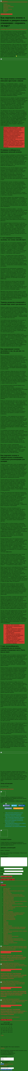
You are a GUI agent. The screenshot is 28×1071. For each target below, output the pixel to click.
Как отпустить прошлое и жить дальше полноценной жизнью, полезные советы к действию (14, 814)
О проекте (5, 921)
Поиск (5, 11)
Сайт (2, 873)
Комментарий (4, 856)
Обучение (5, 7)
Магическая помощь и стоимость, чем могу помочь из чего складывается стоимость (14, 913)
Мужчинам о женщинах (9, 918)
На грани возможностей (6, 14)
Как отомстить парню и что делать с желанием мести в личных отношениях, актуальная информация (15, 825)
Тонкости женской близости (10, 942)
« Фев (2, 1035)
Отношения (6, 929)
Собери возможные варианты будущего (13, 938)
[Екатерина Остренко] (3, 795)
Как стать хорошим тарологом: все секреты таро (15, 906)
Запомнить (5, 1062)
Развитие (5, 933)
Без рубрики (6, 889)
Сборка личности (7, 937)
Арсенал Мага (6, 5)
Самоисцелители (7, 9)
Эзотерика (6, 944)
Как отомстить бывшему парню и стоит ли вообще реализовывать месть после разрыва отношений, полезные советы (14, 819)
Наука (4, 920)
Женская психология (8, 899)
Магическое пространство (9, 915)
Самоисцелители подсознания (10, 936)
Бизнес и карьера (7, 893)
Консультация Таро (8, 908)
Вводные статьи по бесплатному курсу (13, 894)
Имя (2, 868)
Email (2, 871)
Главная (5, 4)
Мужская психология (8, 916)
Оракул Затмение (7, 925)
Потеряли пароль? (8, 1064)
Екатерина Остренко (8, 6)
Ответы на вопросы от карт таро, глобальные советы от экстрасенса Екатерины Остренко (14, 927)
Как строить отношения (9, 907)
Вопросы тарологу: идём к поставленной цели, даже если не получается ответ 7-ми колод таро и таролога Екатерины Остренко (13, 994)
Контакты (5, 10)
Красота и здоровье (8, 911)
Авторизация (4, 1065)
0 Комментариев (23, 29)
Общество (5, 924)
